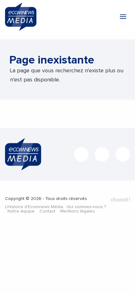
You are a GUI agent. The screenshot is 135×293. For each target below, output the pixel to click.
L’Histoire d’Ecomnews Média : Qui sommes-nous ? (55, 207)
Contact (47, 211)
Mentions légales (77, 211)
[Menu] (123, 17)
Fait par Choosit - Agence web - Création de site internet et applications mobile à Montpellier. (120, 199)
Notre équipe (21, 211)
